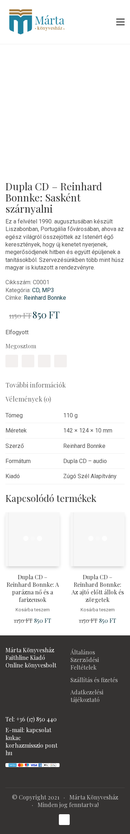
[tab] (65, 385)
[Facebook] (11, 361)
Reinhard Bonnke (45, 297)
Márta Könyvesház (93, 797)
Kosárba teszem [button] (33, 609)
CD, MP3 (43, 290)
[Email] (60, 361)
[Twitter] (28, 361)
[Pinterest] (44, 361)
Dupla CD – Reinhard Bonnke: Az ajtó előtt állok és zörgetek (98, 588)
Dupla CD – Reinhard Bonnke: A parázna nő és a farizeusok (32, 588)
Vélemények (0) (28, 399)
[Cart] (105, 22)
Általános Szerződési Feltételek (84, 659)
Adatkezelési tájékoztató (86, 695)
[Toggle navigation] (120, 22)
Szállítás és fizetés (94, 680)
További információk (35, 385)
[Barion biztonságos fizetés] (32, 764)
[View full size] (15, 64)
